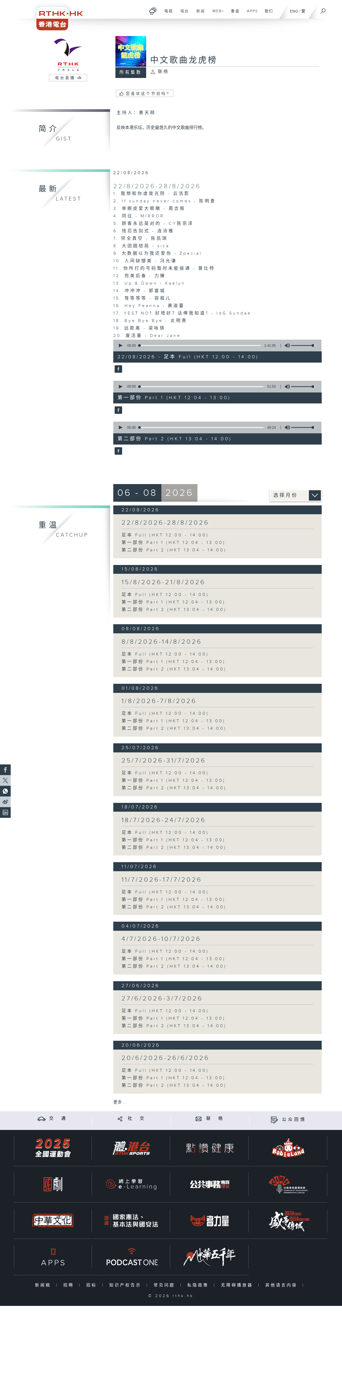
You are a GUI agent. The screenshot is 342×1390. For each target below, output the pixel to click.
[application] (215, 345)
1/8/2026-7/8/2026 (159, 701)
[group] (286, 345)
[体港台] (131, 1148)
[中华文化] (53, 1220)
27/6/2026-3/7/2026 (162, 998)
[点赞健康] (210, 1148)
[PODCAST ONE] (131, 1257)
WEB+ (216, 14)
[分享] (120, 1118)
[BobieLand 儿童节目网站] (288, 1148)
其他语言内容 (282, 1285)
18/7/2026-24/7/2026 (164, 820)
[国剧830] (53, 1184)
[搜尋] (323, 9)
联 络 (215, 1118)
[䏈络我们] (198, 1118)
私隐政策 (199, 1285)
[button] (120, 345)
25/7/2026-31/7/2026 (164, 760)
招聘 (69, 1285)
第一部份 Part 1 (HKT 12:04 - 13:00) (174, 542)
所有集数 (130, 72)
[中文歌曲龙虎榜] (117, 369)
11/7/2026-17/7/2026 (162, 880)
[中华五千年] (210, 1257)
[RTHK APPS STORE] (53, 1257)
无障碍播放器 (238, 1285)
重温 (233, 14)
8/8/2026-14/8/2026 (162, 642)
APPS (250, 14)
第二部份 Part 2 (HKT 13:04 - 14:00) (174, 550)
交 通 (58, 1118)
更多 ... (119, 1102)
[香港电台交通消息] (41, 1118)
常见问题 (165, 1285)
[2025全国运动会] (53, 1148)
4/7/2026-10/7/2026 (161, 939)
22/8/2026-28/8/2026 (157, 186)
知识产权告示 (126, 1285)
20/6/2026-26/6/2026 (165, 1058)
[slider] (303, 345)
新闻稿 (44, 1285)
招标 (92, 1285)
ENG (294, 11)
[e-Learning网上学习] (131, 1184)
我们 (267, 14)
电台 (182, 14)
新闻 (198, 14)
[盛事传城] (288, 1220)
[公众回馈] (274, 1119)
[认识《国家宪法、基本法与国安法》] (131, 1220)
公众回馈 (294, 1119)
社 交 (137, 1118)
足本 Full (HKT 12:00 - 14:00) (165, 535)
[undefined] (153, 11)
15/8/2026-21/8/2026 (163, 582)
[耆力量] (210, 1220)
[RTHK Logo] (56, 15)
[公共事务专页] (210, 1184)
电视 (166, 14)
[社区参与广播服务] (288, 1184)
